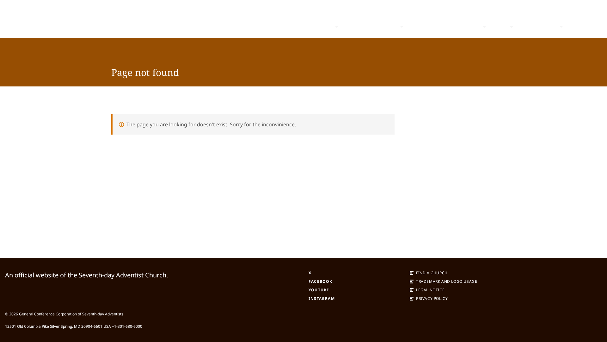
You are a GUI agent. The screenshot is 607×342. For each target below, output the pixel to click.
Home (324, 26)
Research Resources (453, 26)
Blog (415, 26)
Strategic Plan (537, 26)
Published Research (370, 26)
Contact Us (582, 26)
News (499, 26)
